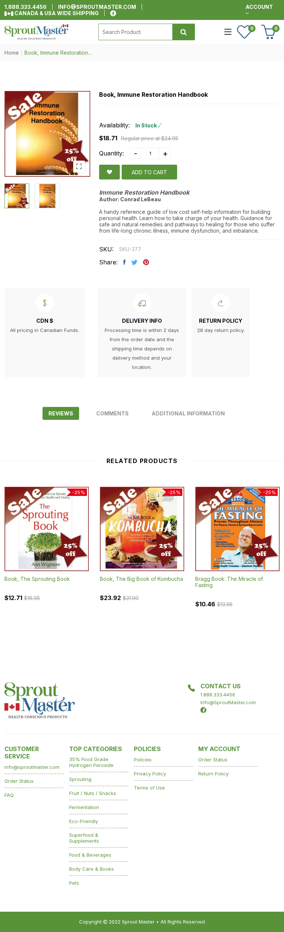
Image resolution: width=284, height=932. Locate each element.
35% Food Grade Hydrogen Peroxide (91, 762)
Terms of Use (149, 788)
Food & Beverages (90, 855)
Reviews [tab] (60, 413)
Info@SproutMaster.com (228, 702)
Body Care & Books (91, 869)
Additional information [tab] (188, 413)
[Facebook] (113, 13)
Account (259, 7)
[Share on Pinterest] (146, 262)
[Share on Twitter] (134, 262)
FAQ (9, 795)
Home (11, 52)
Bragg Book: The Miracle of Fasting (229, 582)
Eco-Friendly (83, 821)
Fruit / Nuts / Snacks (92, 793)
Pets (74, 883)
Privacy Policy (150, 774)
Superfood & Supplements (84, 838)
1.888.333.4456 (25, 7)
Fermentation (84, 807)
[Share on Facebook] (124, 262)
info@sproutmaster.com (97, 7)
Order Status (19, 781)
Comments (112, 413)
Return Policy (213, 774)
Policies (143, 760)
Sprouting (80, 779)
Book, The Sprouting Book (37, 579)
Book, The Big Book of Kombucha (141, 579)
